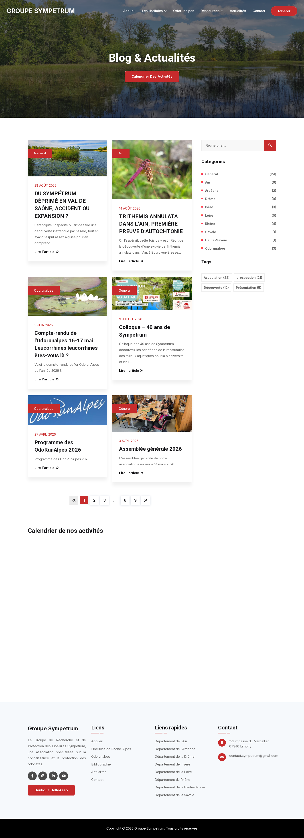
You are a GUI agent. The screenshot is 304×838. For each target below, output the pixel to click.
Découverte (216, 287)
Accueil (129, 11)
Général (40, 153)
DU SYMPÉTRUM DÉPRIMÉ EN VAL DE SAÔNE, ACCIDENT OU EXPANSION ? (61, 204)
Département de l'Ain (171, 741)
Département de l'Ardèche (175, 749)
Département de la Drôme (175, 756)
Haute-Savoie (240, 240)
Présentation (248, 287)
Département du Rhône (172, 779)
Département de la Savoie (174, 795)
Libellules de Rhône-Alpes (111, 749)
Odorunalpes (183, 11)
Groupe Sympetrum (53, 728)
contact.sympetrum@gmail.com (253, 755)
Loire (240, 215)
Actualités (238, 11)
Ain (121, 153)
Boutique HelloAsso (51, 790)
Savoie (240, 232)
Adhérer (284, 11)
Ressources (210, 11)
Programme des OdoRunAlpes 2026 (57, 446)
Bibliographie (101, 764)
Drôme (240, 199)
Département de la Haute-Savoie (180, 787)
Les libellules (152, 11)
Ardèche (240, 190)
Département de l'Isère (172, 764)
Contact (259, 11)
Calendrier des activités (152, 76)
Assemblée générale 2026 (150, 449)
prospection (249, 277)
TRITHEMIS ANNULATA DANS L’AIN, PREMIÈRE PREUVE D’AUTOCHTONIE (151, 223)
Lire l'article (44, 252)
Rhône (240, 224)
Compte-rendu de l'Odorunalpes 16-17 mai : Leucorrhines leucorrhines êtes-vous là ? (66, 344)
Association (216, 277)
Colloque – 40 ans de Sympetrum (144, 331)
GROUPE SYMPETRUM (41, 11)
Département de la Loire (173, 772)
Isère (240, 207)
